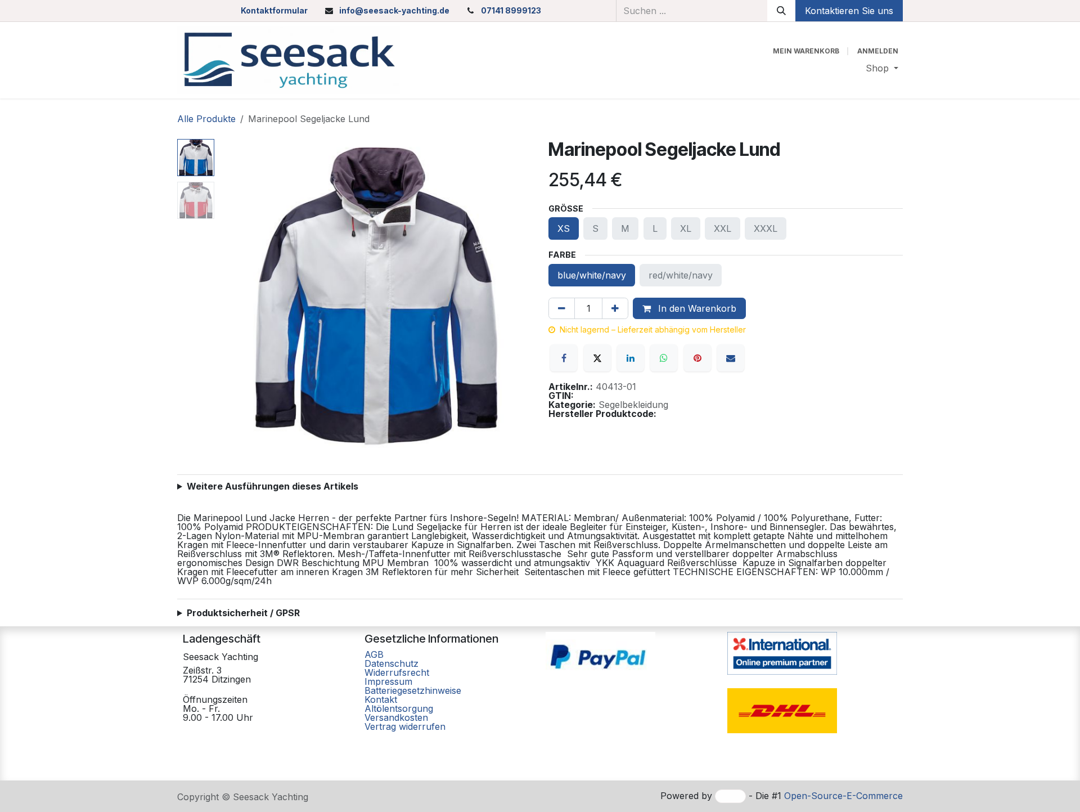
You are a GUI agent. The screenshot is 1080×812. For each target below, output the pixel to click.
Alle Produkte (206, 118)
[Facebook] (563, 357)
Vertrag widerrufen (405, 726)
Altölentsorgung (398, 708)
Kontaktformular (274, 10)
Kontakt (380, 699)
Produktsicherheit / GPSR (243, 612)
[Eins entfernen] (561, 308)
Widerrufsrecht (396, 672)
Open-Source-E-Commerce (843, 795)
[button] (234, 295)
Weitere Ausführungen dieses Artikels (272, 486)
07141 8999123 (511, 10)
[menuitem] (882, 68)
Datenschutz (391, 663)
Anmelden (877, 51)
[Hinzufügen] (615, 308)
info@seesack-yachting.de (394, 10)
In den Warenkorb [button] (695, 308)
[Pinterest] (697, 357)
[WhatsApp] (663, 357)
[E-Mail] (730, 357)
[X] (597, 357)
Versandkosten (396, 717)
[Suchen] (781, 10)
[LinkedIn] (630, 357)
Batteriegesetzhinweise (412, 690)
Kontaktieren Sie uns (849, 10)
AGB (375, 654)
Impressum (388, 681)
